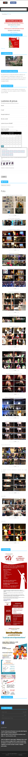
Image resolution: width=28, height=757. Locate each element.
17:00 (15, 151)
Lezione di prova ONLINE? (7, 123)
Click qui (3, 48)
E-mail (2, 110)
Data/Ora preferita (5, 129)
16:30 (11, 151)
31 (2, 146)
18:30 (4, 154)
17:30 (19, 151)
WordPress (20, 754)
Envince (7, 754)
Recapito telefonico (5, 114)
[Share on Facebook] (2, 722)
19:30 (11, 154)
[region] (14, 62)
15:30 (4, 151)
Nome (2, 105)
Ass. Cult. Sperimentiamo (12, 753)
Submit (3, 176)
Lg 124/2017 (4, 727)
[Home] (7, 14)
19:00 (7, 154)
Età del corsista (4, 118)
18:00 (23, 151)
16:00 (7, 151)
